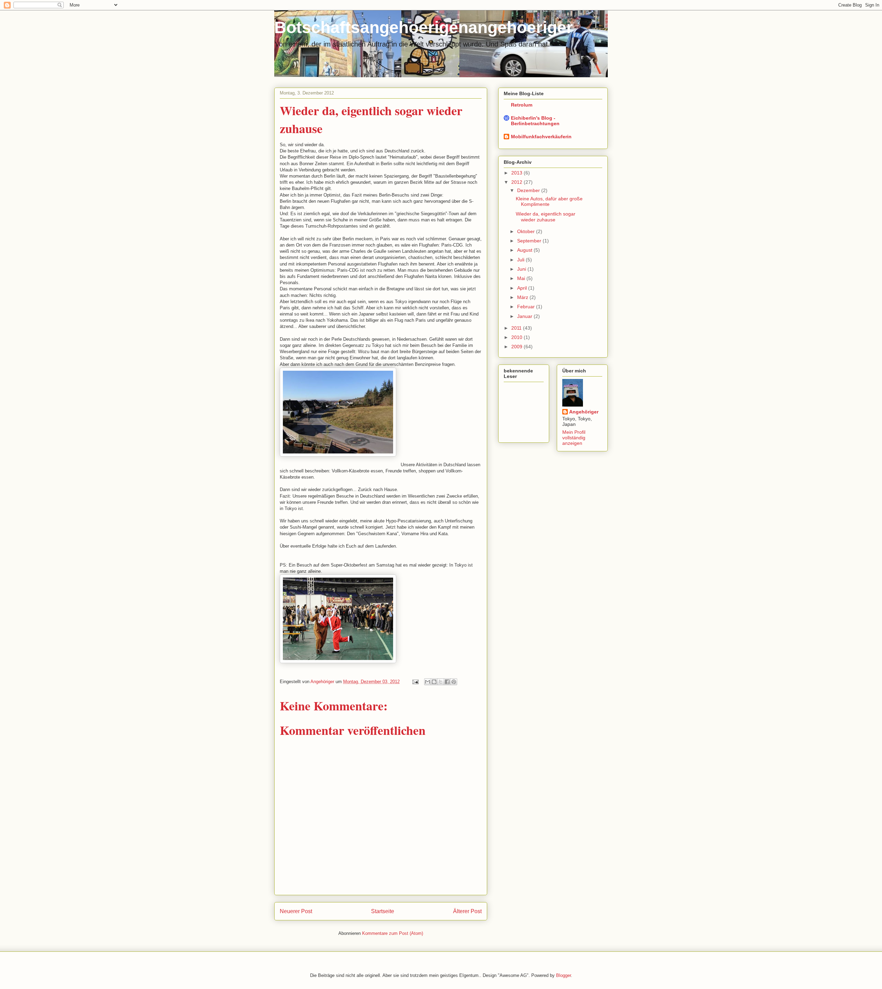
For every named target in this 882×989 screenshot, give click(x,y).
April (522, 288)
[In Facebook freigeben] (447, 681)
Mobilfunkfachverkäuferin (541, 136)
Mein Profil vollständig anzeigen (573, 437)
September (530, 240)
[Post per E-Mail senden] (415, 681)
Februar (526, 306)
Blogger (563, 975)
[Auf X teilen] (440, 681)
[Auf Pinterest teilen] (453, 681)
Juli (521, 259)
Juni (522, 269)
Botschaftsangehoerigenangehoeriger (423, 27)
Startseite (382, 911)
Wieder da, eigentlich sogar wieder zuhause (545, 216)
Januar (525, 316)
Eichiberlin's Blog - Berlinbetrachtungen (535, 120)
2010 (517, 337)
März (523, 297)
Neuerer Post (296, 911)
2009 (517, 346)
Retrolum (521, 105)
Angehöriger (583, 411)
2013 (517, 173)
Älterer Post (467, 911)
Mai (521, 278)
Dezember (529, 190)
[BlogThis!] (434, 681)
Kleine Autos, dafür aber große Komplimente (549, 201)
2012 (517, 182)
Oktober (526, 231)
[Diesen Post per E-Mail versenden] (427, 681)
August (525, 250)
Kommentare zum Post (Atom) (392, 933)
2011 (517, 328)
